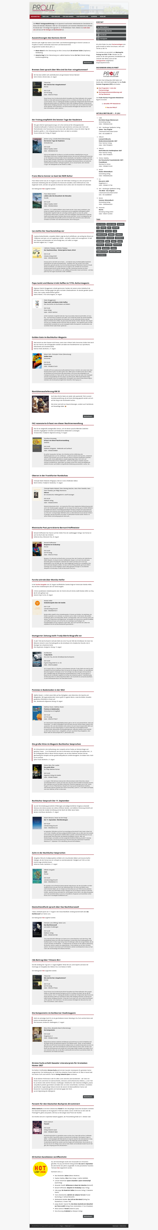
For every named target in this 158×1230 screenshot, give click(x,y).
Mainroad (67, 1226)
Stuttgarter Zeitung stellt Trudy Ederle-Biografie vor (57, 635)
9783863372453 (53, 366)
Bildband (121, 224)
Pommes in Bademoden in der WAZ (48, 690)
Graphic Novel (101, 234)
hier (43, 189)
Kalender (110, 238)
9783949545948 (53, 258)
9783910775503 (53, 555)
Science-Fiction (102, 251)
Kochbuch (100, 241)
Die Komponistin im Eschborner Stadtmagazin (54, 1013)
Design (103, 228)
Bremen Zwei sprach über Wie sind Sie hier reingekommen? (60, 69)
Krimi (107, 241)
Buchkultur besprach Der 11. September (50, 800)
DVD (109, 228)
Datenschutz (123, 1226)
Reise (98, 248)
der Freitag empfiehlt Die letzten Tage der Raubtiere (57, 119)
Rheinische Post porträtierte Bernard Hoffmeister (56, 527)
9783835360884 (53, 450)
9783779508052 (108, 145)
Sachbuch (106, 248)
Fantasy (108, 231)
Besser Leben (111, 224)
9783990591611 (53, 611)
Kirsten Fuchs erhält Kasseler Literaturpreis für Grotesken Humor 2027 (59, 1064)
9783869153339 (108, 166)
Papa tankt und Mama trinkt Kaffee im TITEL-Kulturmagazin (60, 283)
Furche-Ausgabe (41, 584)
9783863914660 (53, 1132)
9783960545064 (53, 206)
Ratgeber (109, 245)
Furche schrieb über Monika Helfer (48, 579)
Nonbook (100, 245)
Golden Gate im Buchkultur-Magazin (49, 337)
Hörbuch (119, 234)
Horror (111, 234)
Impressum (115, 1226)
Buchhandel (58, 30)
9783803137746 (108, 185)
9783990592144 (53, 828)
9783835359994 (53, 503)
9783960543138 (53, 151)
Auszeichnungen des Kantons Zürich (49, 38)
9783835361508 (53, 935)
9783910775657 (53, 719)
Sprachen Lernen (115, 251)
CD (98, 228)
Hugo (61, 1226)
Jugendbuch (101, 238)
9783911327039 (108, 214)
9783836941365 (108, 124)
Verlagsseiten (101, 60)
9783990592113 (53, 882)
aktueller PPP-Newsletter (112, 103)
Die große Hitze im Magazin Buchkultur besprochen (56, 744)
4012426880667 (108, 195)
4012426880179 (108, 133)
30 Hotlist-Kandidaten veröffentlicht (49, 1157)
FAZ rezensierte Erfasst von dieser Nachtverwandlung (57, 423)
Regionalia (117, 245)
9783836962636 (108, 176)
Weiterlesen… (88, 62)
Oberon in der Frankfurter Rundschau (50, 475)
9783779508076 (108, 154)
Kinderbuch (119, 238)
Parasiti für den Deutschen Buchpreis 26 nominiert (56, 1104)
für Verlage (47, 30)
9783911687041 (53, 312)
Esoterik (115, 228)
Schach (113, 248)
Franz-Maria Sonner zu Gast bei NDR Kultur (52, 176)
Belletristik (101, 224)
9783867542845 (53, 777)
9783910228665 (53, 665)
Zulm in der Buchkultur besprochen (48, 853)
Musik (120, 241)
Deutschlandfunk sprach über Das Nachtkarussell (55, 907)
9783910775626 (53, 95)
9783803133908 (53, 1038)
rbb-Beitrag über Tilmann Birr (46, 960)
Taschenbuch (101, 255)
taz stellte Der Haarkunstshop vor (48, 231)
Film (114, 231)
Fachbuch (100, 231)
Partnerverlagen (117, 44)
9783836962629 (108, 204)
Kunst (114, 241)
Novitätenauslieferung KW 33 (46, 391)
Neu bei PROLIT (112, 107)
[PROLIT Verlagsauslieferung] (79, 8)
